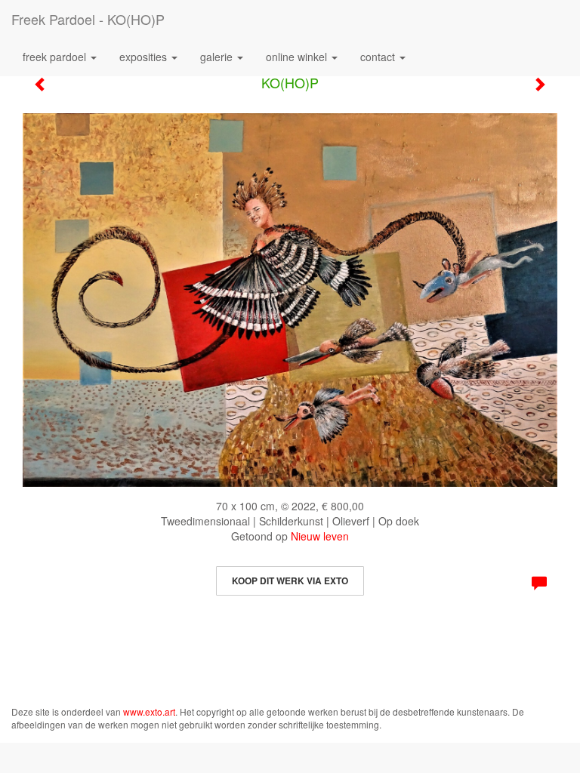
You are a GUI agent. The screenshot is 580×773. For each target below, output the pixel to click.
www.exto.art (149, 711)
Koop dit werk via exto (290, 580)
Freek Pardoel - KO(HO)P (88, 19)
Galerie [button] (218, 56)
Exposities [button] (144, 56)
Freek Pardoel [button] (56, 56)
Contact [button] (379, 56)
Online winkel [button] (298, 56)
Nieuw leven (320, 536)
